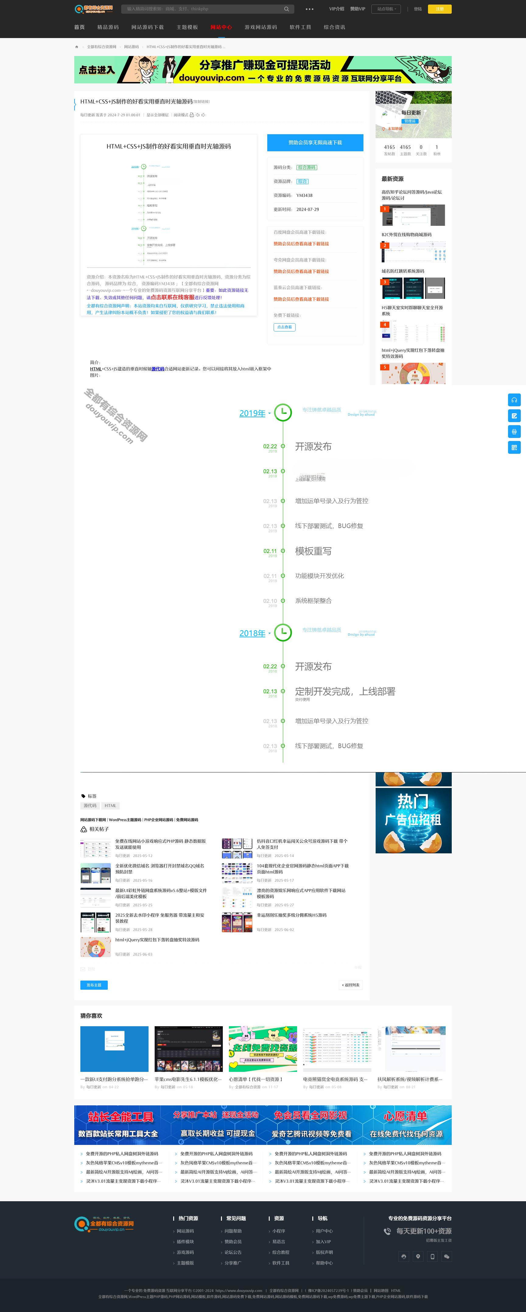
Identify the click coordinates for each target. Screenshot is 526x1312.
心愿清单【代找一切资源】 (256, 1079)
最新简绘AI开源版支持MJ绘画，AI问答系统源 (128, 1172)
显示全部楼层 (158, 115)
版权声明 (324, 1252)
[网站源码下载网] (94, 12)
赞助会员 (233, 1242)
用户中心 (324, 1231)
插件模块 (185, 1242)
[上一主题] (197, 115)
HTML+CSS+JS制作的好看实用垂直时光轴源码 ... (186, 47)
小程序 (278, 1231)
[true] (286, 9)
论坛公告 (233, 1252)
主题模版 (185, 1263)
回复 (91, 969)
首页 (79, 27)
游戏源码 (185, 1252)
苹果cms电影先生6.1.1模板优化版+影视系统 (199, 1079)
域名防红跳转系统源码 (403, 271)
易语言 (278, 1242)
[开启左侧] (75, 104)
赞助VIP (357, 9)
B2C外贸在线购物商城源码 (407, 235)
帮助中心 (324, 1263)
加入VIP (323, 1242)
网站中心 (222, 27)
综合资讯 (335, 27)
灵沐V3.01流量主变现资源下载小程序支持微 (128, 1181)
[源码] (191, 115)
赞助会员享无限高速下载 (315, 142)
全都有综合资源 (248, 1087)
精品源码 (108, 27)
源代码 (90, 805)
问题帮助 (233, 1231)
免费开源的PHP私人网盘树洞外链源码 (122, 1154)
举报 (358, 967)
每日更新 (87, 115)
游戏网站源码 (261, 27)
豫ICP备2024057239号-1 (328, 1290)
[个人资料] (388, 116)
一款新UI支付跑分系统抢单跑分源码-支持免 (124, 1079)
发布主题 (94, 985)
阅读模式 (181, 115)
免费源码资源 (154, 1290)
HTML (110, 805)
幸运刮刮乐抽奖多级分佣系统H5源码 (292, 915)
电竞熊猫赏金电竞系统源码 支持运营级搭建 (347, 1079)
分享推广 (233, 1263)
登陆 (418, 9)
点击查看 (284, 327)
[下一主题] (203, 115)
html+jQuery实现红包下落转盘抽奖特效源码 (157, 940)
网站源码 (131, 47)
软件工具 (301, 27)
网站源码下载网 (76, 47)
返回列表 (352, 985)
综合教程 (280, 1252)
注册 (440, 9)
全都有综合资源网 (101, 47)
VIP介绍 (336, 9)
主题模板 (187, 27)
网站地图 (381, 1290)
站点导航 (385, 9)
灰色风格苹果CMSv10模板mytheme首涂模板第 (130, 1163)
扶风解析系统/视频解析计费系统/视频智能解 (422, 1079)
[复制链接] (201, 102)
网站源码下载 (148, 27)
